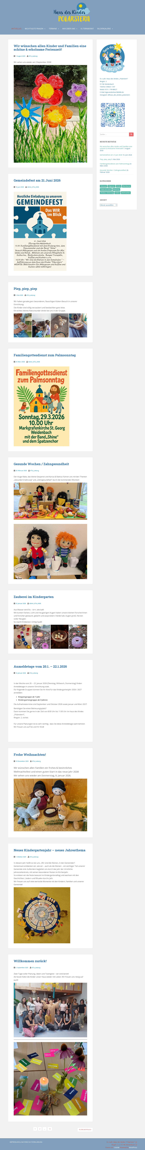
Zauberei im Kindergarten (34, 597)
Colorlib (116, 1147)
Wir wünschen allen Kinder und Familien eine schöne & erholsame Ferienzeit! (50, 48)
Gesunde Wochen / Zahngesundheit (41, 464)
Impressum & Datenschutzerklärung (26, 1142)
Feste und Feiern (106, 189)
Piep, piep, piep (25, 289)
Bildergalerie (104, 28)
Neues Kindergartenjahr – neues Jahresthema (49, 850)
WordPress (133, 1147)
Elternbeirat (87, 28)
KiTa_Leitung (33, 56)
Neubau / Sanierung (107, 193)
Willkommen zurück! (30, 961)
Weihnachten (126, 193)
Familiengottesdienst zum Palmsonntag (45, 355)
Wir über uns (68, 28)
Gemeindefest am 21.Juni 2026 (37, 180)
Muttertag (116, 189)
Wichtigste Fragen (34, 28)
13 (50, 1129)
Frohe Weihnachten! (30, 754)
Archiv (119, 186)
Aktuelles (16, 28)
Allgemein (111, 186)
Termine (53, 28)
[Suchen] (131, 134)
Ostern (117, 193)
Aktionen (103, 186)
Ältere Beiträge (84, 1130)
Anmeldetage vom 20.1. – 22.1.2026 (40, 666)
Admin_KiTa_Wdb (33, 187)
